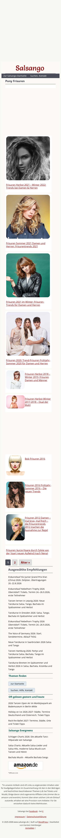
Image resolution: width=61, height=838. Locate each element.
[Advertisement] (30, 31)
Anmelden (29, 828)
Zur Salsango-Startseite (15, 75)
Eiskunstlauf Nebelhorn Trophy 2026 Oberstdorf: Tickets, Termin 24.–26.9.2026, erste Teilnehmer (29, 592)
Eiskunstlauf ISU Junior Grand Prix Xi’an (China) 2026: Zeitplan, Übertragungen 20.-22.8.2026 (27, 580)
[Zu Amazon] (25, 769)
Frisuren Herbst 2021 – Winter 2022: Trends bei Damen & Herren (26, 186)
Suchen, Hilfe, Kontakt (22, 690)
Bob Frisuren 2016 (35, 458)
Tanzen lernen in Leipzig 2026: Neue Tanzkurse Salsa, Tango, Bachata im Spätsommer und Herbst (26, 604)
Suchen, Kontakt (38, 75)
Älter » (25, 562)
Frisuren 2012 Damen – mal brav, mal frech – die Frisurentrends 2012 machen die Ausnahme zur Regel (38, 524)
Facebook (33, 811)
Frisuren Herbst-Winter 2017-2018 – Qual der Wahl (38, 402)
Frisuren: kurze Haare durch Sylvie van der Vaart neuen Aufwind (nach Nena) (27, 552)
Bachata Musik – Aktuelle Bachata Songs (28, 757)
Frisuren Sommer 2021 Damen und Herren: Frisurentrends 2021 (25, 245)
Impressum (20, 816)
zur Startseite (17, 683)
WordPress (43, 822)
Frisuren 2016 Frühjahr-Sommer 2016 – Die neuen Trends (38, 488)
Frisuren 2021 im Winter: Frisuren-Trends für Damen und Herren (25, 303)
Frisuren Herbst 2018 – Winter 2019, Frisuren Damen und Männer (37, 377)
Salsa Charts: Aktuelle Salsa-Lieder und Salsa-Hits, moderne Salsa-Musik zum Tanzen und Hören (27, 748)
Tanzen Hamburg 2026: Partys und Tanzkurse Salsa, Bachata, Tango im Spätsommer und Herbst (26, 654)
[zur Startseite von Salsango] (30, 68)
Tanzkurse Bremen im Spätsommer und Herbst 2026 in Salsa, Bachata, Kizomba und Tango (30, 666)
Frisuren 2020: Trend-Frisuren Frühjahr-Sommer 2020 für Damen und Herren (28, 362)
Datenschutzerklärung (36, 816)
